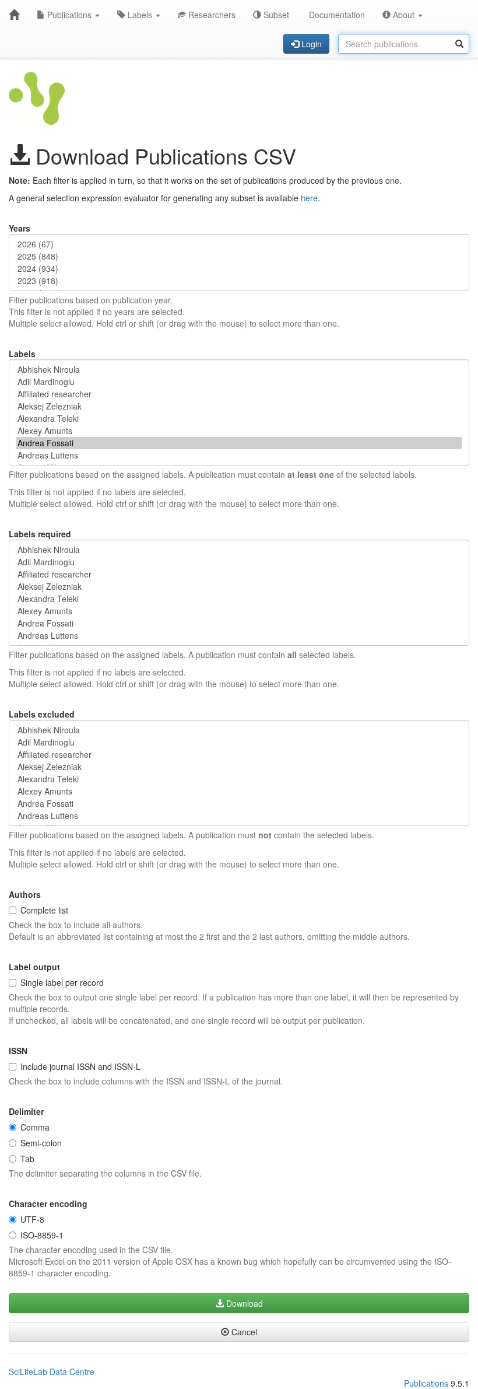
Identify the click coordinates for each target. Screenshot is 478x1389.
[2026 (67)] (239, 244)
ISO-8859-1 (42, 1235)
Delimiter (26, 1111)
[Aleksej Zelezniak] (239, 406)
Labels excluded (42, 714)
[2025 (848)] (239, 256)
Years (19, 228)
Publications (69, 14)
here (309, 198)
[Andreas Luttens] (239, 455)
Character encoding (48, 1203)
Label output (34, 966)
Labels (139, 14)
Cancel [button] (243, 1332)
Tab (27, 1158)
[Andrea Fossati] (239, 443)
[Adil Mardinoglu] (239, 382)
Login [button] (310, 44)
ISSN (18, 1050)
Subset (275, 14)
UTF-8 (32, 1219)
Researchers (211, 14)
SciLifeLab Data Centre (51, 1371)
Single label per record (62, 982)
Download (243, 1303)
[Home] (14, 14)
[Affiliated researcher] (239, 394)
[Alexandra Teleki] (239, 418)
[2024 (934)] (239, 269)
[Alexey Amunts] (239, 431)
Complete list (44, 910)
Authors (25, 894)
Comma (35, 1127)
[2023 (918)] (239, 281)
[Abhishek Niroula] (239, 369)
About (404, 14)
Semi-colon (41, 1143)
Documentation (336, 14)
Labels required (40, 534)
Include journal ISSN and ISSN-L (80, 1066)
